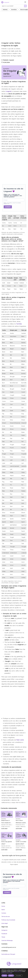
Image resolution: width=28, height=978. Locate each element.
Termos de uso (5, 916)
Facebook (4, 933)
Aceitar (4, 975)
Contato (3, 913)
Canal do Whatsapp (7, 940)
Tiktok (3, 937)
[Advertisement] (14, 26)
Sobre (3, 909)
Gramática (14, 9)
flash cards (20, 740)
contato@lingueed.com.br (8, 947)
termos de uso (18, 971)
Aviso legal (4, 923)
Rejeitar (10, 975)
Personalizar (18, 975)
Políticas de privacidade (8, 920)
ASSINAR (8, 207)
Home (3, 906)
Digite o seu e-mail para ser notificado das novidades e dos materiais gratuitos (13, 195)
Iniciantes (5, 9)
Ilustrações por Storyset (8, 954)
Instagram (4, 930)
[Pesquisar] (25, 6)
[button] (25, 2)
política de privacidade (6, 972)
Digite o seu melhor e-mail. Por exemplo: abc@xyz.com (12, 203)
